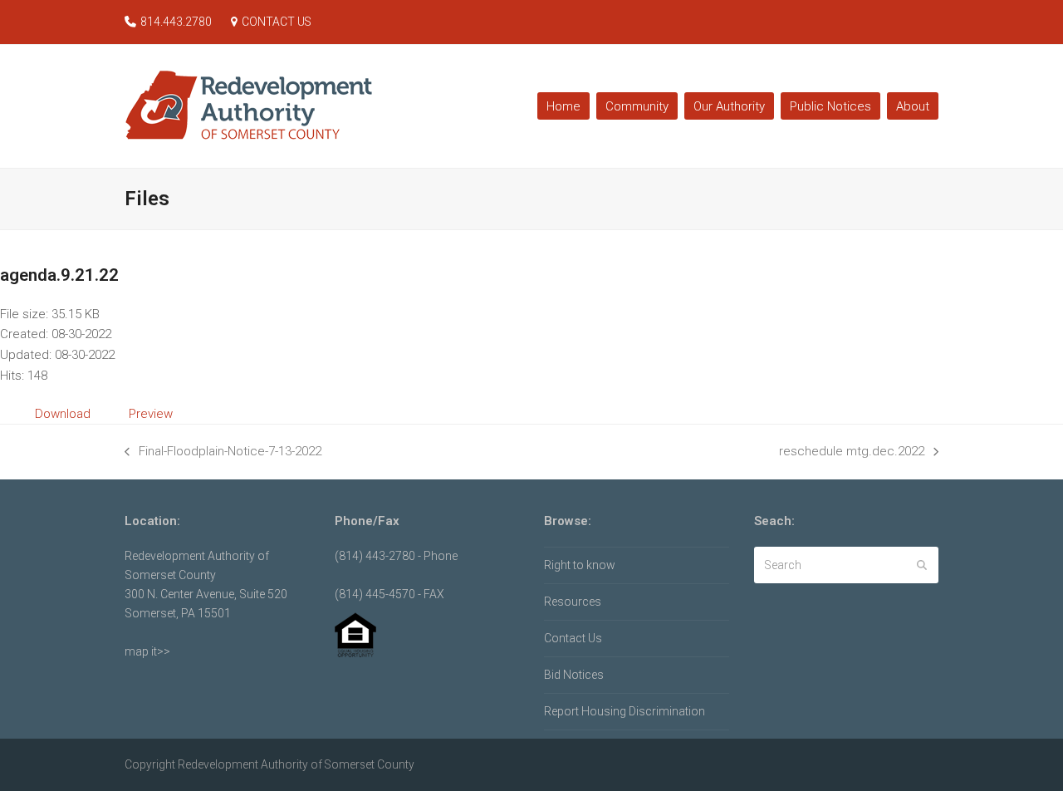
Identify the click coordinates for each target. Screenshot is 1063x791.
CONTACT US (276, 21)
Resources (572, 601)
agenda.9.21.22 (59, 275)
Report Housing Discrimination (624, 711)
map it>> (147, 651)
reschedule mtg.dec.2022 (851, 453)
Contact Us (573, 638)
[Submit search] (922, 565)
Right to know (579, 565)
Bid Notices (574, 674)
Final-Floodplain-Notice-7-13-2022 (223, 453)
